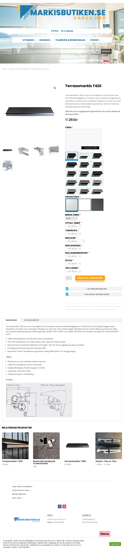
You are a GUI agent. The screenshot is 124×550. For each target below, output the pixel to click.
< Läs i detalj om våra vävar (96, 294)
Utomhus (28, 40)
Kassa (54, 31)
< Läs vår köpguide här (96, 289)
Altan (97, 306)
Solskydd (89, 309)
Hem (3, 69)
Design (107, 306)
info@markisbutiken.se (56, 519)
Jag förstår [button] (115, 544)
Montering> (19, 494)
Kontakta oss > (21, 490)
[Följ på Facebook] (60, 506)
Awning (102, 306)
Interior (74, 309)
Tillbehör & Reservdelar (70, 40)
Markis (79, 309)
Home (67, 309)
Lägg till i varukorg (90, 277)
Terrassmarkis (96, 309)
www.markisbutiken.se (108, 309)
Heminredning (116, 306)
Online (84, 309)
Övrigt (94, 40)
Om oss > (17, 498)
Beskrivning (11, 320)
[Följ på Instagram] (64, 506)
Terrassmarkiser (23, 69)
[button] (55, 88)
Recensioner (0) (31, 320)
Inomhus (44, 40)
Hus (70, 309)
